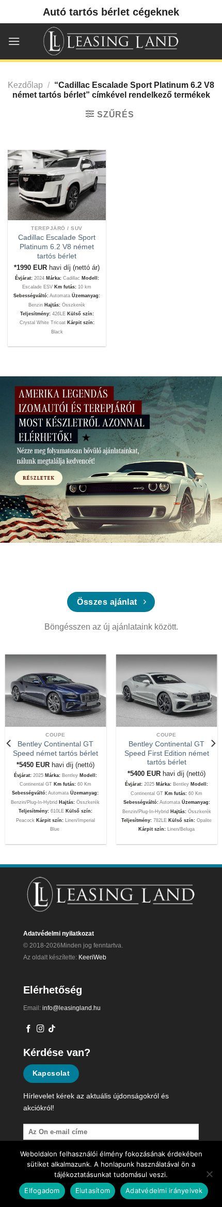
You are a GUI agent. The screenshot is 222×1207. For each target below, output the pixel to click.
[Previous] (9, 743)
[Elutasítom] (209, 1177)
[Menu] (14, 41)
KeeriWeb (92, 957)
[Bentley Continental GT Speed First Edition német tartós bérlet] (166, 690)
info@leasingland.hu (71, 1008)
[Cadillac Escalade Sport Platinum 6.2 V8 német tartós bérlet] (57, 185)
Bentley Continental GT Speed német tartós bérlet (55, 748)
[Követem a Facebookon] (29, 1029)
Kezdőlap (25, 85)
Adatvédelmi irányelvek (164, 1190)
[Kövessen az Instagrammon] (40, 1029)
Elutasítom (92, 1190)
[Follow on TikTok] (52, 1029)
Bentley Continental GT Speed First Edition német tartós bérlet (166, 753)
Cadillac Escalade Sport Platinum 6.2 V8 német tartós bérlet (57, 246)
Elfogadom (41, 1190)
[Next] (213, 743)
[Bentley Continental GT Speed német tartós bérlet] (55, 690)
